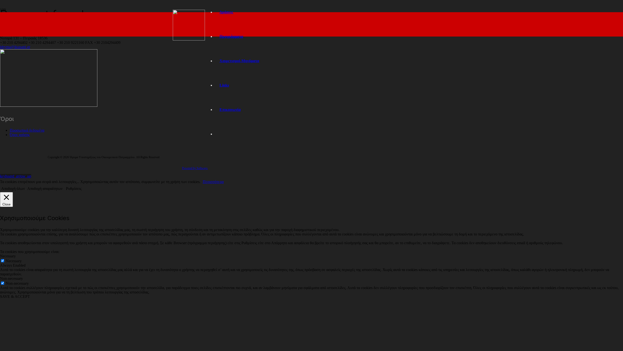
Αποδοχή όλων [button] (13, 188)
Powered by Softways (195, 168)
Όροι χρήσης (20, 135)
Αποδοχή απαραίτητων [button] (45, 188)
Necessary (14, 261)
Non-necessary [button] (11, 278)
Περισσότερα (213, 182)
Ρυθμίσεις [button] (74, 188)
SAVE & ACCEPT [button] (15, 296)
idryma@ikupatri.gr (15, 47)
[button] (15, 176)
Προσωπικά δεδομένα (27, 130)
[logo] (189, 39)
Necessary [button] (8, 256)
